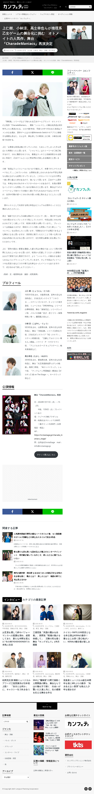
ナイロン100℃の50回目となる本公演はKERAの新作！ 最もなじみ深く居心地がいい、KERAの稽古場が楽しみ (77, 637)
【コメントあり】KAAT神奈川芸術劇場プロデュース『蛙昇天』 (52, 749)
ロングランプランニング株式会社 (79, 760)
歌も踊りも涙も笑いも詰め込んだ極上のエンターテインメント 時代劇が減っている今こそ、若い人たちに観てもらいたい (38, 555)
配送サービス (74, 159)
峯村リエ (81, 628)
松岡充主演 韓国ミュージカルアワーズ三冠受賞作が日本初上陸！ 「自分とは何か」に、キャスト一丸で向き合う (16, 685)
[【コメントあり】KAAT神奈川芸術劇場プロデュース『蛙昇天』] (39, 750)
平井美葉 (5, 628)
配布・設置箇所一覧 (77, 153)
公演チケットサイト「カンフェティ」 (18, 18)
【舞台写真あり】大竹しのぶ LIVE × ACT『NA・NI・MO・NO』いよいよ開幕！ (52, 724)
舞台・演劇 (43, 50)
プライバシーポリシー (75, 766)
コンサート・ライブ (12, 752)
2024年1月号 (21, 50)
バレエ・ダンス (10, 740)
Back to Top (47, 707)
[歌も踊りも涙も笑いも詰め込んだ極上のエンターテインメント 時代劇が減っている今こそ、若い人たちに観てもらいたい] (7, 555)
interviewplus (80, 626)
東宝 (37, 628)
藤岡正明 (8, 676)
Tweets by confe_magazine (77, 313)
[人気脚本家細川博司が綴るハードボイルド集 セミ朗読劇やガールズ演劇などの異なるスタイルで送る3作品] (7, 537)
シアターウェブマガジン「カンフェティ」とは (49, 6)
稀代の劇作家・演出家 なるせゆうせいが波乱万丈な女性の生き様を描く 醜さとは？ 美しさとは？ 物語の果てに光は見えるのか (38, 576)
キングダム (49, 626)
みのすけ (73, 628)
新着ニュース (7, 14)
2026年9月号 (9, 626)
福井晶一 (18, 674)
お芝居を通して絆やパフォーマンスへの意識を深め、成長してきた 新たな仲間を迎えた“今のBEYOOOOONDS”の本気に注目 (16, 638)
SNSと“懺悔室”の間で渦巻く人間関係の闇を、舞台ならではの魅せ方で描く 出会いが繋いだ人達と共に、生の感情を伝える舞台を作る (47, 686)
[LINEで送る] (53, 72)
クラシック (9, 746)
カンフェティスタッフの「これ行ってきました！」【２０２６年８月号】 (79, 227)
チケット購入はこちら (46, 454)
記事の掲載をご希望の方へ (43, 770)
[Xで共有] (32, 72)
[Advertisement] (33, 481)
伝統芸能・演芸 (10, 758)
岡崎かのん (70, 676)
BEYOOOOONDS (21, 626)
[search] (90, 6)
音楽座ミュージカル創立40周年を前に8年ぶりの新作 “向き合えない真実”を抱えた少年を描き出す (77, 685)
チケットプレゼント (77, 165)
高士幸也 (52, 50)
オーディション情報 (65, 14)
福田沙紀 (39, 676)
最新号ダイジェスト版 (78, 146)
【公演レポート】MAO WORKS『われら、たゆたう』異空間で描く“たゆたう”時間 (52, 736)
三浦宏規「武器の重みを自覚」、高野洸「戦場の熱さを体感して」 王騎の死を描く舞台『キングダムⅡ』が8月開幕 (47, 638)
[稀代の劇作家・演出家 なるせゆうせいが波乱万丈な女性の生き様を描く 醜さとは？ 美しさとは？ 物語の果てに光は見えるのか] (7, 576)
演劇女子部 (14, 628)
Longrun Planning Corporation (27, 789)
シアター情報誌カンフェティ (26, 14)
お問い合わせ (72, 772)
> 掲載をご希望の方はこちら (82, 170)
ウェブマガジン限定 (47, 14)
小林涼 (35, 50)
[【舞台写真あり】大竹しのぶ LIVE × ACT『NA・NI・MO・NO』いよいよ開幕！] (39, 725)
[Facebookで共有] (12, 72)
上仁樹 (29, 50)
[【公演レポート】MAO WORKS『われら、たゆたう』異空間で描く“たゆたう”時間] (39, 737)
